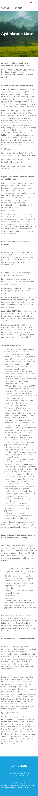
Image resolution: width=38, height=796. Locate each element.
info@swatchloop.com (19, 776)
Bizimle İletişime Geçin (19, 773)
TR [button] (34, 2)
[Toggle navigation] (34, 8)
